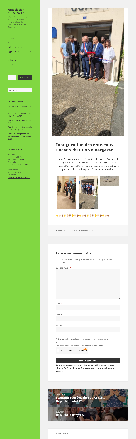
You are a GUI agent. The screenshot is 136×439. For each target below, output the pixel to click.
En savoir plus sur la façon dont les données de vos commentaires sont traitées (86, 368)
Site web (60, 325)
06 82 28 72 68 (18, 159)
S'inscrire (24, 77)
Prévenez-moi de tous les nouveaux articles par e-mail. (79, 346)
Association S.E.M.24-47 (16, 11)
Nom (59, 303)
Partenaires (13, 56)
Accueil (11, 38)
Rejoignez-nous (14, 60)
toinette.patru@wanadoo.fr (19, 177)
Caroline (73, 230)
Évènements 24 (86, 230)
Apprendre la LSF (15, 51)
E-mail (60, 314)
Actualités (12, 43)
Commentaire (63, 268)
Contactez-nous (14, 64)
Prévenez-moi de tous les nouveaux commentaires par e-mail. (82, 339)
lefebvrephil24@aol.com (18, 164)
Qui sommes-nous (15, 47)
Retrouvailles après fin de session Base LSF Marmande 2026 (19, 136)
